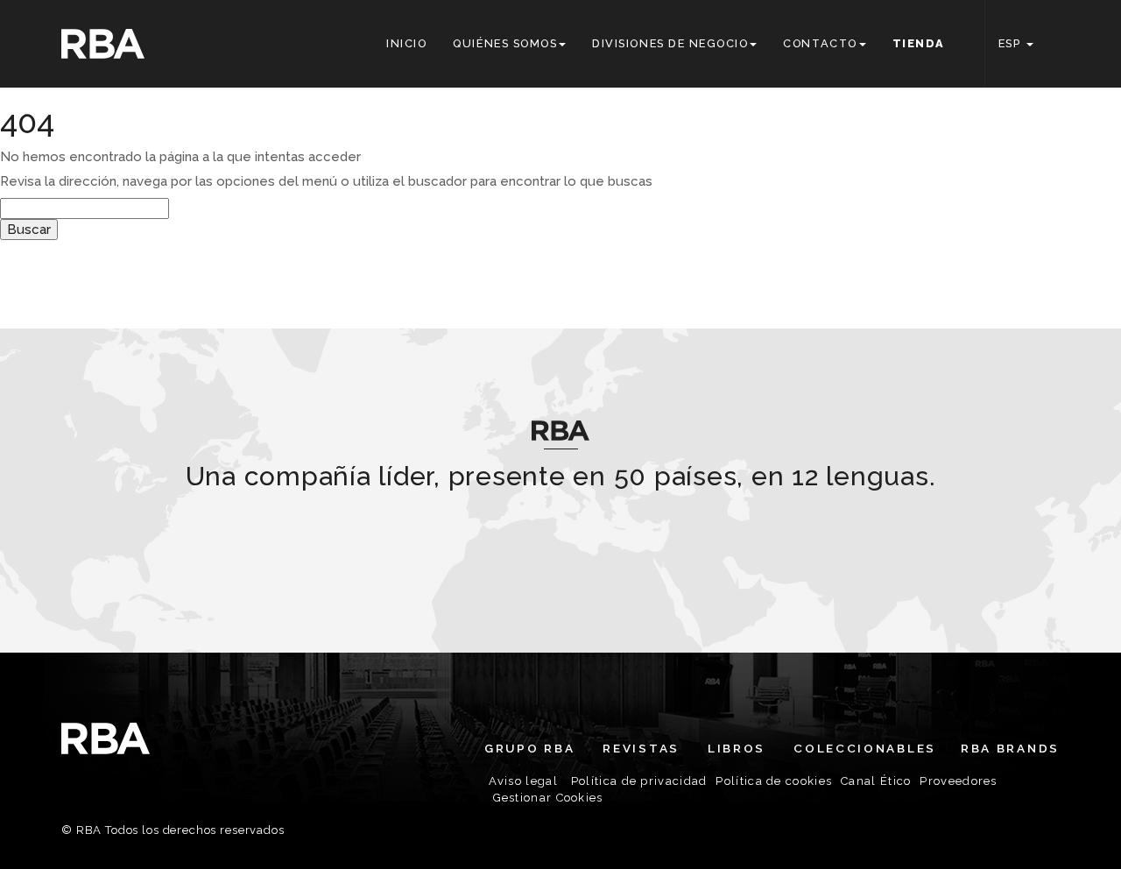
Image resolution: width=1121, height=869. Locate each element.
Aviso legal (523, 781)
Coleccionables (864, 748)
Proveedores (958, 781)
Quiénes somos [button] (505, 43)
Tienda (918, 43)
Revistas (641, 748)
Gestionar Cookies (548, 797)
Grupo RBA (529, 748)
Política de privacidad (639, 781)
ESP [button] (1011, 43)
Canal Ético (876, 781)
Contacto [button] (820, 43)
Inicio (406, 43)
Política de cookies (774, 781)
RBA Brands (1010, 748)
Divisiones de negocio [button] (670, 43)
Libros (736, 748)
